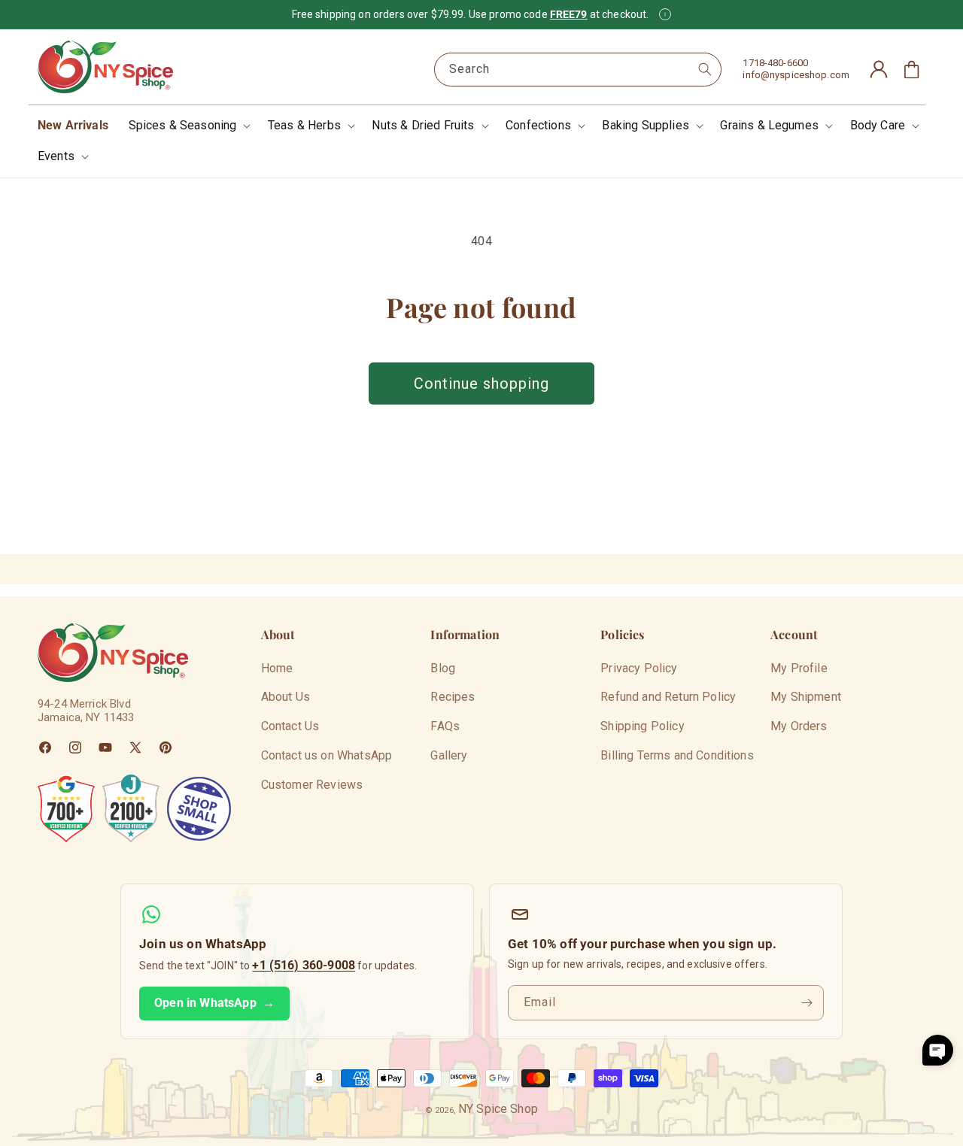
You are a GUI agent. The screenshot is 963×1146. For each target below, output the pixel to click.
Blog (442, 668)
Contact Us (290, 726)
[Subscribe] (806, 1002)
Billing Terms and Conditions (676, 755)
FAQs (445, 726)
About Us (285, 697)
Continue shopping (481, 383)
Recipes (452, 697)
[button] (188, 126)
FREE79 (569, 14)
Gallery (448, 755)
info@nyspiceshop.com (796, 74)
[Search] (704, 69)
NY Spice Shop (498, 1109)
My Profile (799, 668)
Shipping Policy (642, 726)
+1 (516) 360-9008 (303, 965)
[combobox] (577, 69)
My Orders (798, 726)
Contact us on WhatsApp (327, 755)
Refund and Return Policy (668, 697)
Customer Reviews (312, 785)
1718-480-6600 (775, 62)
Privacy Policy (638, 668)
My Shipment (805, 697)
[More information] (665, 14)
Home (277, 668)
